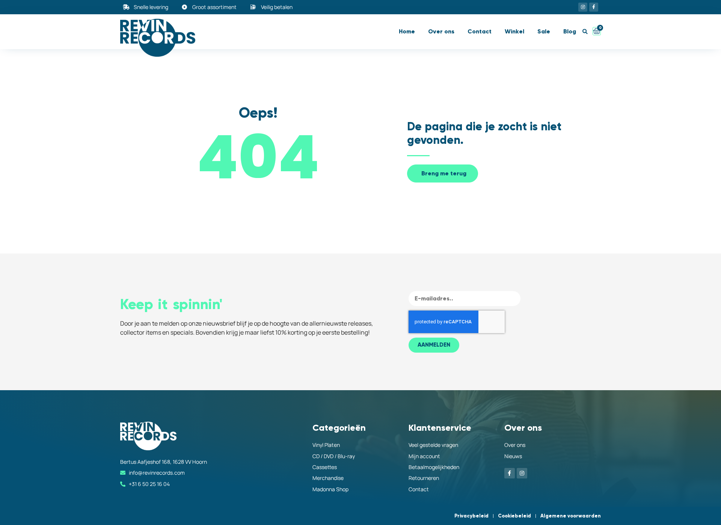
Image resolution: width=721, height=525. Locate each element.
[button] (585, 31)
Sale (543, 31)
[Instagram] (582, 7)
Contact (480, 31)
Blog (569, 31)
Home (407, 31)
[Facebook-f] (593, 7)
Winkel (514, 31)
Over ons (441, 31)
